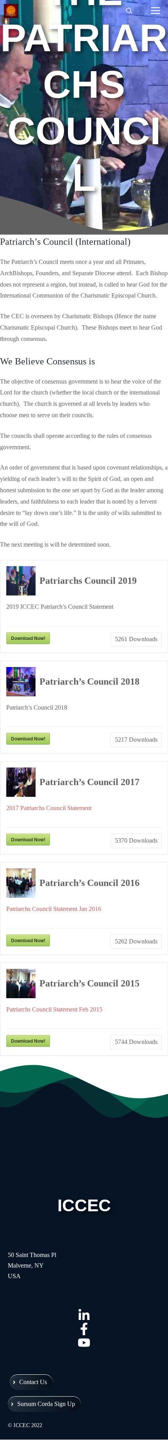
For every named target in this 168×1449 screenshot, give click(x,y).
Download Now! (28, 638)
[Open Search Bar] (129, 11)
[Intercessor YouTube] (84, 1342)
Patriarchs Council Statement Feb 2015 (54, 1009)
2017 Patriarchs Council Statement (48, 808)
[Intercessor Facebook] (84, 1328)
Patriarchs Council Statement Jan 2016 (53, 909)
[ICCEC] (13, 11)
